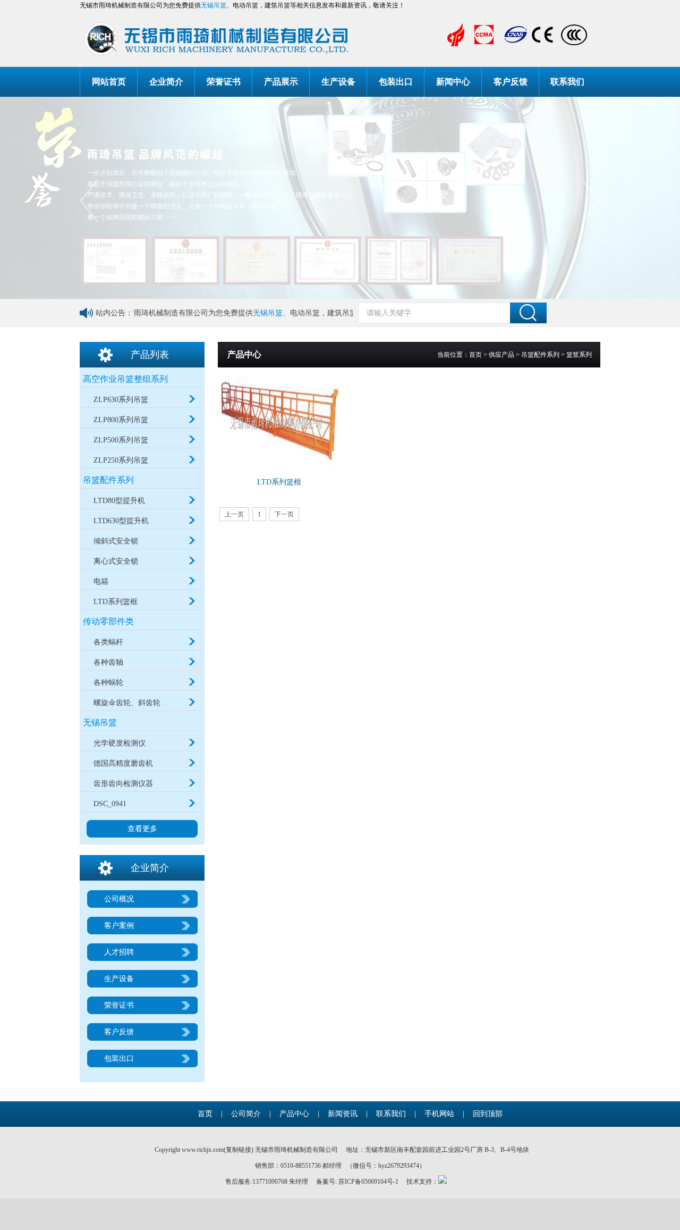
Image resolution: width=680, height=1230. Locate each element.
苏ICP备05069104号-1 (368, 1181)
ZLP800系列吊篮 (121, 420)
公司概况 (119, 899)
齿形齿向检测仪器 (123, 784)
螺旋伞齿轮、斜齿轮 (127, 703)
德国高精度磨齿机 (123, 763)
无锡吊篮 (213, 5)
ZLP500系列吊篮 (121, 440)
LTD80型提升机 (119, 501)
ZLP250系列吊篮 (121, 460)
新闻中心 (453, 81)
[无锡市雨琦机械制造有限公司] (254, 39)
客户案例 (119, 926)
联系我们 (567, 81)
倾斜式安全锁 (116, 541)
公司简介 (246, 1114)
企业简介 (166, 81)
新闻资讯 (343, 1114)
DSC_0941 (110, 804)
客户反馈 (511, 81)
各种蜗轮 (108, 683)
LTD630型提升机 (121, 521)
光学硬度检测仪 (120, 743)
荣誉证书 (224, 81)
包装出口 (396, 81)
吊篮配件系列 (108, 479)
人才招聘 (119, 952)
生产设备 (338, 81)
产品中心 (294, 1114)
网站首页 (109, 81)
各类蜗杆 (108, 642)
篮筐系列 (579, 354)
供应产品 (501, 354)
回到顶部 (488, 1114)
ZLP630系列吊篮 (121, 400)
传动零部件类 (108, 621)
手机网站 (439, 1114)
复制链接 (238, 1149)
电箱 (101, 581)
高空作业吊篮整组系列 (125, 378)
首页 (475, 354)
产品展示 (281, 81)
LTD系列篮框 (116, 602)
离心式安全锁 (116, 561)
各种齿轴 (108, 662)
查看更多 (142, 829)
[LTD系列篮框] (282, 422)
